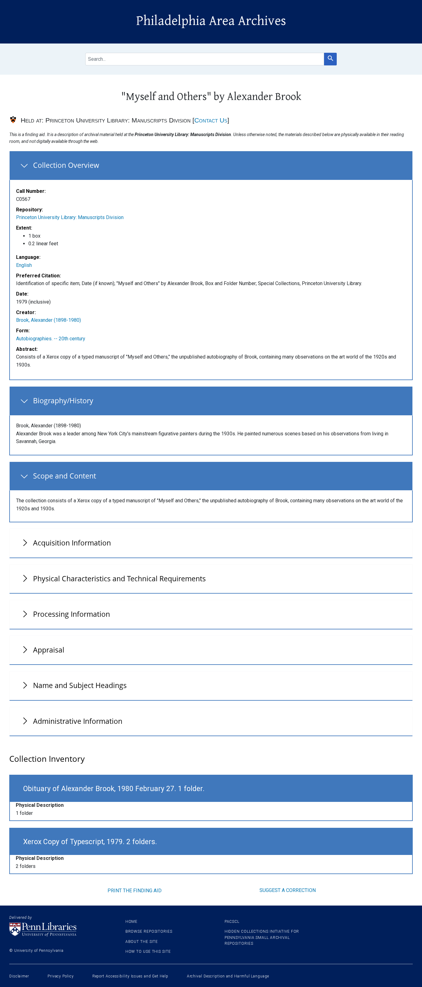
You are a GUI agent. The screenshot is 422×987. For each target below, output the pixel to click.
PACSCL (232, 921)
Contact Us (210, 120)
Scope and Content (64, 476)
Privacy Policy (61, 976)
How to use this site (148, 951)
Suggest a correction (288, 890)
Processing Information (71, 614)
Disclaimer (19, 976)
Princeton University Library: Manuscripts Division (70, 217)
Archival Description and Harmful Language (228, 976)
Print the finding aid (135, 891)
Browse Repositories (148, 931)
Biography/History (63, 400)
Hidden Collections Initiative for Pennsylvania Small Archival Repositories (262, 937)
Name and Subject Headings (80, 685)
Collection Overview (66, 165)
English (24, 265)
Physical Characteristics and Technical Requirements (119, 578)
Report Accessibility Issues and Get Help (130, 976)
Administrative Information (77, 721)
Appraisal (48, 650)
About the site (141, 941)
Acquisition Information (72, 543)
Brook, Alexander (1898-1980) (48, 320)
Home (131, 921)
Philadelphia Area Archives (211, 21)
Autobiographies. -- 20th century (50, 339)
